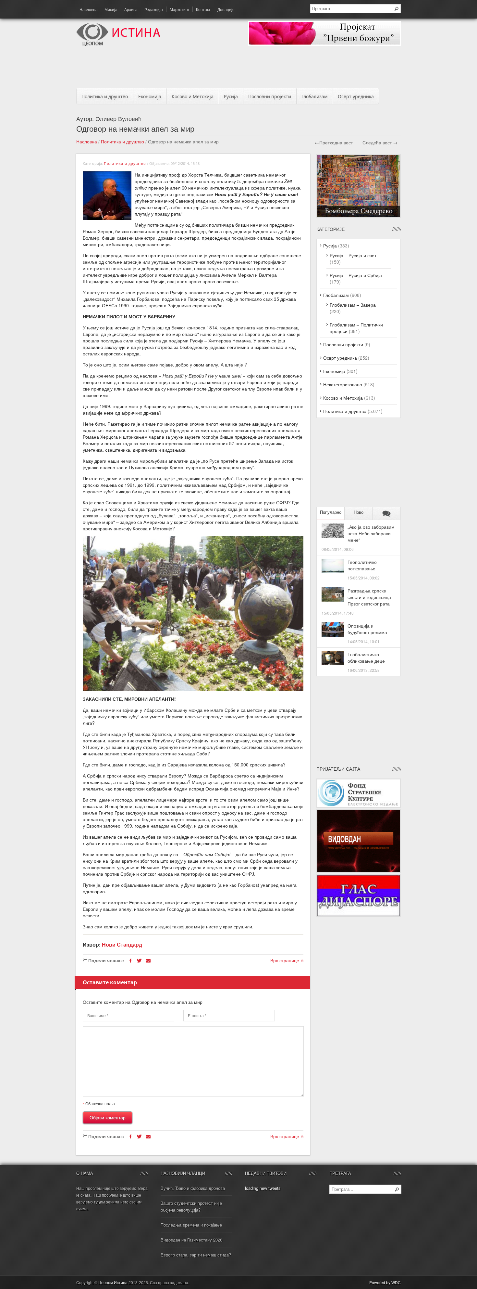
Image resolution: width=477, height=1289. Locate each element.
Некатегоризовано (342, 384)
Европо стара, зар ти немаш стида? (196, 1255)
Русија (231, 96)
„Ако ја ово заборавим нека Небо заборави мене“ (371, 533)
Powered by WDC (385, 1282)
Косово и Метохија (193, 96)
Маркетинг (179, 9)
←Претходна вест (334, 142)
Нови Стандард (122, 944)
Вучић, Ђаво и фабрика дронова (193, 1188)
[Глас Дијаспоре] (358, 915)
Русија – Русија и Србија (356, 275)
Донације (226, 9)
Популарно (330, 512)
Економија (149, 96)
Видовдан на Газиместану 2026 (191, 1240)
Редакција (153, 9)
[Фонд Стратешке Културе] (358, 806)
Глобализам (314, 96)
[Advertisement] (238, 69)
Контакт (203, 9)
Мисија (110, 9)
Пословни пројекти (269, 96)
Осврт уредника (356, 96)
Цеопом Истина (113, 1282)
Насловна (89, 9)
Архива (131, 9)
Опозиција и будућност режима (367, 628)
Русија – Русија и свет (353, 255)
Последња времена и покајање (191, 1225)
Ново (358, 512)
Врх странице (285, 960)
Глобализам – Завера (353, 304)
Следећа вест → (380, 142)
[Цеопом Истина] (118, 44)
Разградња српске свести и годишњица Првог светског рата (369, 597)
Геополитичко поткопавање (362, 565)
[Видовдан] (358, 871)
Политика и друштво (104, 96)
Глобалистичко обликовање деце (366, 657)
